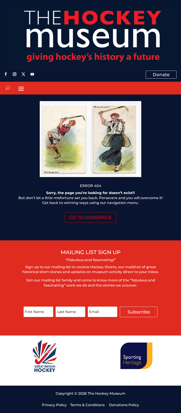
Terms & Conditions (88, 405)
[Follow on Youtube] (32, 74)
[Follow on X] (23, 74)
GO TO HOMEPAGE (90, 217)
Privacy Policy (54, 405)
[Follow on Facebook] (5, 74)
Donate (161, 74)
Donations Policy (124, 405)
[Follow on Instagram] (14, 74)
